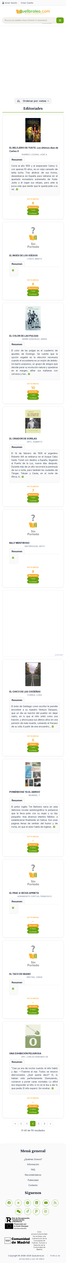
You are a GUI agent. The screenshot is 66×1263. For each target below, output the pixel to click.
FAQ (33, 1169)
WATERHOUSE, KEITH (35, 546)
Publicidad (33, 1180)
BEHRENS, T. (34, 795)
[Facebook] (9, 1203)
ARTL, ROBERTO (34, 441)
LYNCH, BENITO (34, 259)
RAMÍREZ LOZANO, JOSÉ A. (34, 154)
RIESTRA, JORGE (34, 977)
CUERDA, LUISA (34, 695)
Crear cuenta (27, 3)
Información (33, 1164)
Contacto (33, 1185)
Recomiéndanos (33, 1175)
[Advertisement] (33, 62)
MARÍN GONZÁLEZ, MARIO (34, 339)
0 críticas (33, 213)
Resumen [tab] (17, 159)
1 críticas (33, 398)
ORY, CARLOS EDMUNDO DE (34, 1056)
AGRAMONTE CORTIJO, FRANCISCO (34, 896)
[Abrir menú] (60, 20)
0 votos (33, 848)
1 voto (33, 210)
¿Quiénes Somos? (33, 1159)
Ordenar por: (34, 100)
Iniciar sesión (11, 3)
